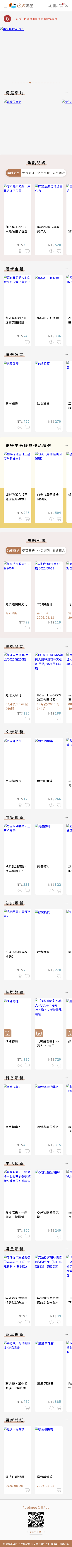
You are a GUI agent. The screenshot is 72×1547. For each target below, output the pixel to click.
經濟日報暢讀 (15, 1476)
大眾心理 (28, 173)
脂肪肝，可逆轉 (48, 318)
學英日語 (28, 550)
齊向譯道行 (13, 781)
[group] (36, 56)
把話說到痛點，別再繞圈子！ (17, 868)
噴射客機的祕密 (48, 1126)
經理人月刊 (13, 695)
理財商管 (13, 173)
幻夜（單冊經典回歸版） (48, 496)
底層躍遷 (12, 403)
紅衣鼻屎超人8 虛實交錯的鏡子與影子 (17, 322)
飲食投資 (43, 403)
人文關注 (58, 173)
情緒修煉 (12, 1041)
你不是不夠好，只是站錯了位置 (17, 228)
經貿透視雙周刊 (17, 604)
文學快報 (43, 173)
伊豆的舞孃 (45, 781)
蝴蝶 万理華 (45, 1383)
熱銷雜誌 (13, 550)
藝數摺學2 (13, 1126)
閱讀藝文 (58, 550)
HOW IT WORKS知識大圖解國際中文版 (49, 699)
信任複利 (43, 866)
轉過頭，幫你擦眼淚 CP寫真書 (17, 1385)
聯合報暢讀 (45, 1476)
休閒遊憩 (43, 550)
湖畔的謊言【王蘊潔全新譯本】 (17, 496)
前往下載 (36, 1532)
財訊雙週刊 (45, 604)
